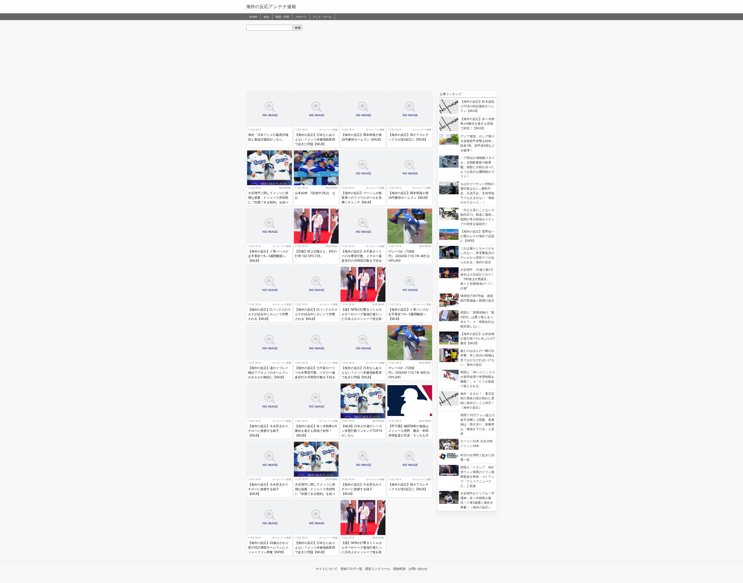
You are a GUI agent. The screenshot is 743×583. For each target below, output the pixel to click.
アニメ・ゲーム (322, 17)
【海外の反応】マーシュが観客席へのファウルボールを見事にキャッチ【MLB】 (362, 197)
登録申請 (399, 569)
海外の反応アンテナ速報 (271, 6)
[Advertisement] (371, 60)
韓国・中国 (282, 17)
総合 (266, 17)
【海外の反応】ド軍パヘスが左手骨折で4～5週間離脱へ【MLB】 (268, 256)
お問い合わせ (418, 569)
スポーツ (300, 17)
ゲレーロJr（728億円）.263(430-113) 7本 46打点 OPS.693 (409, 256)
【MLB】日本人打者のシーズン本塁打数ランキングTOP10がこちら (362, 430)
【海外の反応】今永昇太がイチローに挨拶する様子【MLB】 (268, 430)
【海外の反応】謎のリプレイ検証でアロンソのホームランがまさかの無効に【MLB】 (268, 372)
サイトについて (326, 569)
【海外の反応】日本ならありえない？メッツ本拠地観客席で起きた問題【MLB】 (315, 139)
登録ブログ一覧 (351, 569)
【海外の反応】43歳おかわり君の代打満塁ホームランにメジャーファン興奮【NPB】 (268, 547)
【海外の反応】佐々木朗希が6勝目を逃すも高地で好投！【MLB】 (316, 430)
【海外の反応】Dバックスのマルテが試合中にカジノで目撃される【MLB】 (269, 314)
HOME (253, 17)
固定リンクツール (377, 569)
